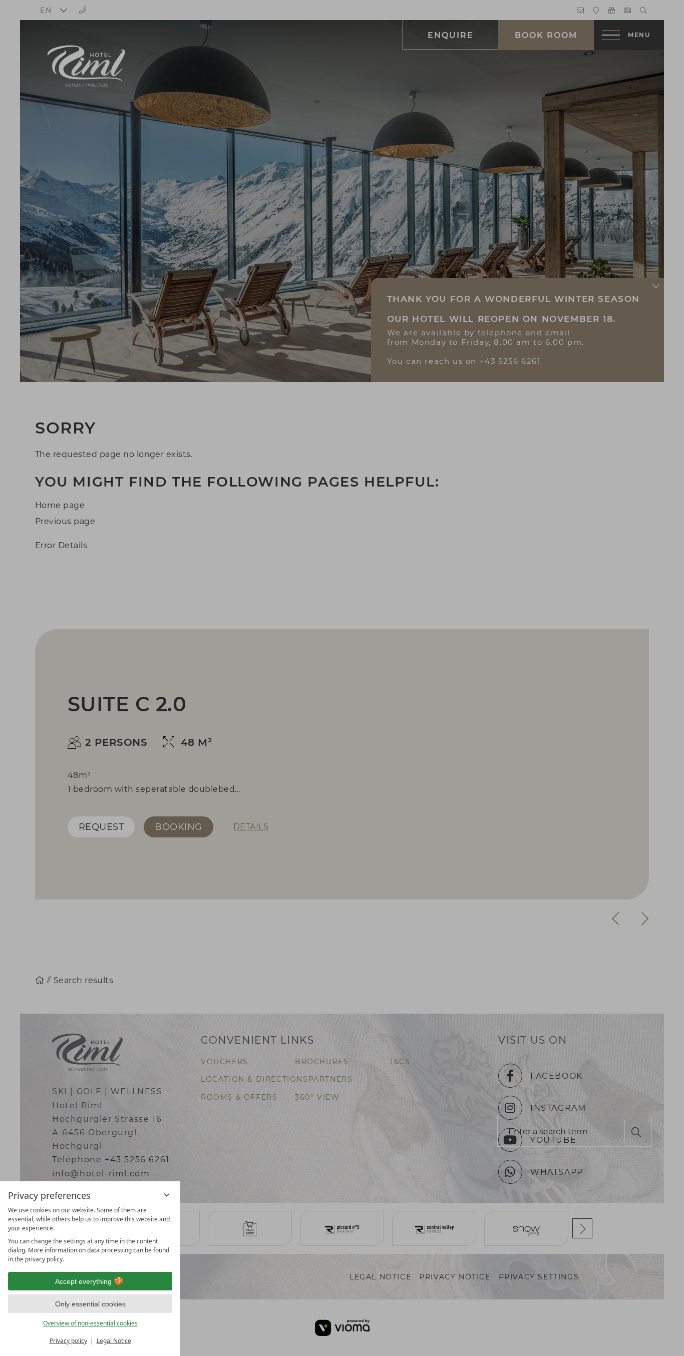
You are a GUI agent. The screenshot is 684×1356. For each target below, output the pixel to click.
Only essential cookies (90, 1304)
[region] (90, 1235)
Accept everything (83, 1281)
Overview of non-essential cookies (90, 1323)
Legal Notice (114, 1340)
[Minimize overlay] (166, 1194)
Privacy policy (68, 1340)
